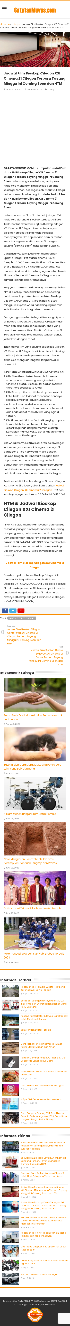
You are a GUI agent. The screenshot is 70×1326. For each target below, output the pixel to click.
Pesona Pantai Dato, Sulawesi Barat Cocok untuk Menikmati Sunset (44, 1017)
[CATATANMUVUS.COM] (35, 9)
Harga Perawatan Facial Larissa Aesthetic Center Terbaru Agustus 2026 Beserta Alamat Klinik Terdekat (43, 1220)
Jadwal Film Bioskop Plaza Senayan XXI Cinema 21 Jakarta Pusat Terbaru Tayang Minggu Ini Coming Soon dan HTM (43, 1205)
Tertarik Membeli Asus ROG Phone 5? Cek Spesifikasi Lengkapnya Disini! (43, 1059)
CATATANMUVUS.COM (30, 1301)
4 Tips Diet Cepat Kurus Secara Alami (41, 1099)
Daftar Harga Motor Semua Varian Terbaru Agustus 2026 (44, 1262)
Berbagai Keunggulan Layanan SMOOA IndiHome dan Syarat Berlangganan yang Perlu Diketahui (44, 1003)
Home (6, 24)
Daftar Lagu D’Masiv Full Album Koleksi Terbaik (32, 908)
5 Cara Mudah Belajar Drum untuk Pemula (30, 814)
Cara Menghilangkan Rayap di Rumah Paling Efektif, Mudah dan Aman (42, 1045)
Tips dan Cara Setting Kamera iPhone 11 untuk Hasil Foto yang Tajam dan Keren (42, 1174)
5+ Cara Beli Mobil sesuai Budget (39, 1274)
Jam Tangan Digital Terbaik (36, 1029)
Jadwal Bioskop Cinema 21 (22, 618)
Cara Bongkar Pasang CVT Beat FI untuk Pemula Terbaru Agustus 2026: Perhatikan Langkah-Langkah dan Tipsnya (44, 1116)
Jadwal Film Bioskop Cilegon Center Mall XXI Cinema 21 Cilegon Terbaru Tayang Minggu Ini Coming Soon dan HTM (24, 635)
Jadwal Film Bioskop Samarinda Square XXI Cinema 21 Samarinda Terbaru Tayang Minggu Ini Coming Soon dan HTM (44, 1190)
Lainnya (16, 24)
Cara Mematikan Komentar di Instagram (43, 1085)
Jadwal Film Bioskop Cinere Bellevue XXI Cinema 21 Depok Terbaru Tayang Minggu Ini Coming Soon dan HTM (46, 655)
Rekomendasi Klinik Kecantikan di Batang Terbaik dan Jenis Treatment (43, 1234)
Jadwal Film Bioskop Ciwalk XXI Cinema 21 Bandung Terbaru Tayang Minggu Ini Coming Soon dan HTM (43, 1161)
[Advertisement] (35, 129)
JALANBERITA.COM (57, 1301)
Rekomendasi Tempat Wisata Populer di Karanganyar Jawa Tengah (43, 988)
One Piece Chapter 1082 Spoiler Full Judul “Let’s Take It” (43, 1248)
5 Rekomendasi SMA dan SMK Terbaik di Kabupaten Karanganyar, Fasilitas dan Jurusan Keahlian (43, 1145)
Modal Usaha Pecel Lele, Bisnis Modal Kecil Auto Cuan (44, 1073)
